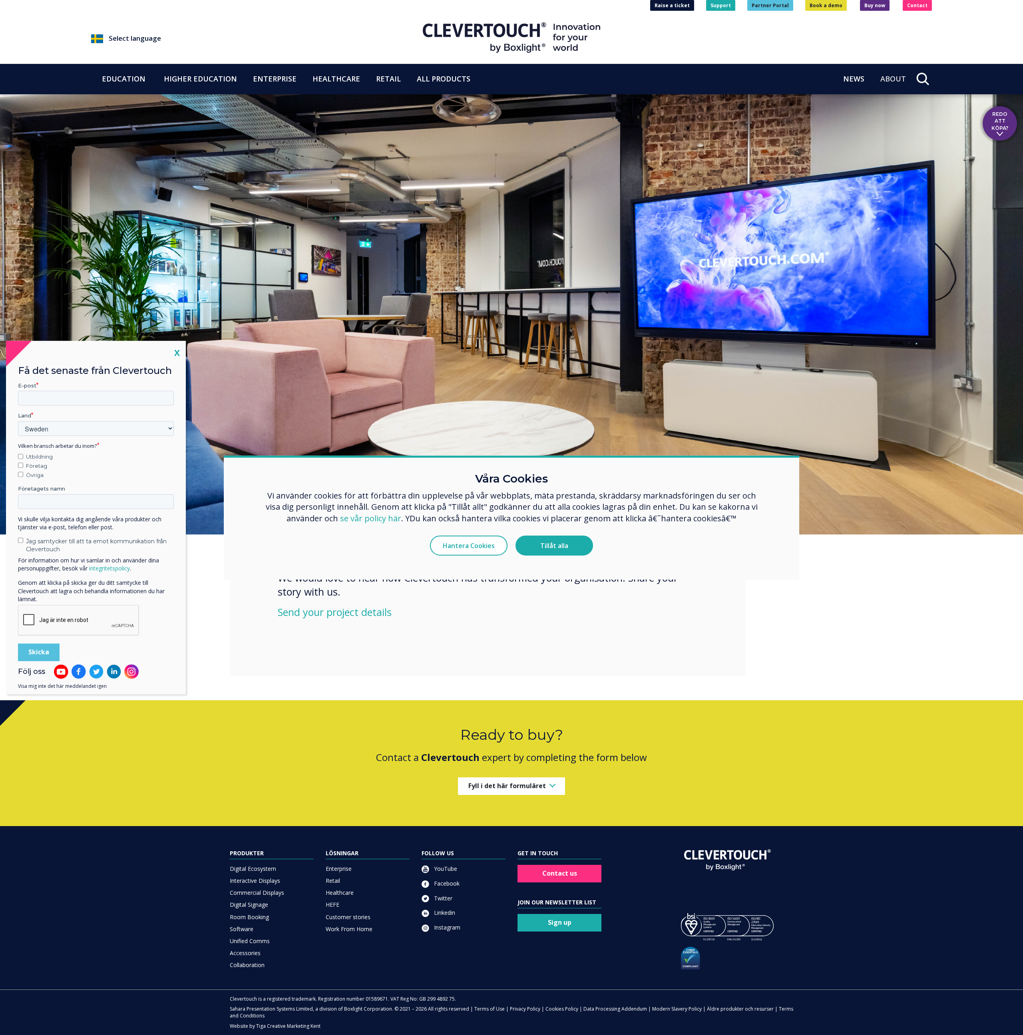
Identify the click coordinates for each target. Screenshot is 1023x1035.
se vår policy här (370, 518)
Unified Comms (250, 941)
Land (24, 416)
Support (721, 5)
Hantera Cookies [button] (469, 545)
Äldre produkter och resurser (740, 1008)
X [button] (177, 352)
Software (241, 929)
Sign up (559, 922)
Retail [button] (388, 78)
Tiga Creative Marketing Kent (288, 1026)
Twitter (442, 898)
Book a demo (826, 5)
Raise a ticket (672, 5)
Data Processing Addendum (615, 1008)
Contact (917, 5)
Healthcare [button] (336, 78)
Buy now (874, 5)
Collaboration (247, 965)
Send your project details (335, 612)
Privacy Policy (525, 1008)
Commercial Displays (257, 892)
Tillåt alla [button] (554, 545)
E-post (27, 385)
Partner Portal (770, 5)
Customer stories (348, 917)
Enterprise (339, 868)
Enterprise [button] (275, 78)
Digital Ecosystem (253, 868)
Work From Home (349, 929)
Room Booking (249, 917)
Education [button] (123, 78)
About (893, 78)
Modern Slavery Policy (677, 1008)
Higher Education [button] (200, 78)
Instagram (446, 927)
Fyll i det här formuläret (507, 785)
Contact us (559, 873)
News (853, 78)
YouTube (444, 868)
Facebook (446, 883)
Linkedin (443, 912)
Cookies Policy (561, 1008)
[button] (256, 39)
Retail (333, 880)
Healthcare (340, 892)
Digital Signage (249, 904)
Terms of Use (489, 1008)
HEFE (332, 904)
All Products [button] (443, 78)
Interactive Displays (255, 880)
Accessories (245, 953)
